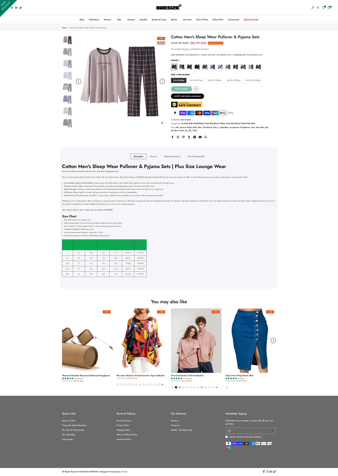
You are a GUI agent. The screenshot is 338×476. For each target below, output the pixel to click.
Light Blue (224, 127)
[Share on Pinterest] (183, 137)
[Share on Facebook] (172, 137)
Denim (174, 19)
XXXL (195, 130)
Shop (81, 19)
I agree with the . (245, 436)
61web (124, 471)
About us (175, 420)
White (181, 130)
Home (64, 28)
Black (195, 127)
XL (186, 130)
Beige (189, 127)
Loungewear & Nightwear (239, 127)
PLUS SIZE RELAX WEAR (215, 123)
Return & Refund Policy (127, 434)
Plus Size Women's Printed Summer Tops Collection (141, 375)
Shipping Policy (123, 430)
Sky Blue (174, 130)
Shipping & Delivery (172, 156)
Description (138, 156)
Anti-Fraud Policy (124, 439)
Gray (215, 127)
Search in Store (69, 420)
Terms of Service (124, 420)
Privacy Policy (123, 425)
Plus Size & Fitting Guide (73, 430)
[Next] (162, 81)
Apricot (183, 127)
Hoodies (143, 19)
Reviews (153, 156)
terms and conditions (252, 437)
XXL (190, 130)
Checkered (207, 127)
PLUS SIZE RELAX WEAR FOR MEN (240, 123)
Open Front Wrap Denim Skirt (239, 375)
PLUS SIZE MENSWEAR (194, 123)
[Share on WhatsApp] (205, 137)
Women (107, 19)
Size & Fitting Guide (195, 156)
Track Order (253, 19)
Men (119, 19)
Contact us (175, 425)
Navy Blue (260, 127)
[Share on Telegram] (194, 137)
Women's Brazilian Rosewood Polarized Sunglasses (86, 375)
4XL (177, 127)
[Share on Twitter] (178, 137)
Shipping (186, 49)
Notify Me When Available (187, 96)
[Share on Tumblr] (189, 137)
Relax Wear (218, 19)
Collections (94, 19)
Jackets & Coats (159, 19)
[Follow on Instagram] (267, 472)
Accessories (233, 19)
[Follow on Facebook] (263, 472)
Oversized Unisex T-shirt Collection (187, 375)
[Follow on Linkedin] (270, 472)
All (182, 123)
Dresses (131, 19)
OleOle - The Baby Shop (181, 430)
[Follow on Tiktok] (20, 7)
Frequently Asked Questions (74, 425)
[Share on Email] (200, 137)
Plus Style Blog (68, 434)
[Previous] (78, 81)
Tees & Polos (202, 19)
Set (267, 127)
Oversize (187, 19)
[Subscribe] (271, 430)
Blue (200, 127)
